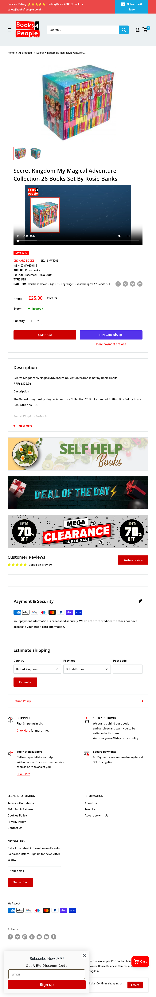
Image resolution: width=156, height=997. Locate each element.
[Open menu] (9, 29)
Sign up (47, 985)
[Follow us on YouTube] (39, 936)
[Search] (124, 30)
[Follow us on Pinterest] (32, 936)
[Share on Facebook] (118, 284)
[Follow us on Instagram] (24, 936)
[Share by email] (139, 284)
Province (69, 660)
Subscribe (20, 882)
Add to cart (44, 335)
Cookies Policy (17, 815)
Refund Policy (22, 701)
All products (25, 52)
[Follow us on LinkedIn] (46, 936)
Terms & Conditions (21, 803)
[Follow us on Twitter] (17, 936)
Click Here (23, 730)
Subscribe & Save (134, 6)
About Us (91, 803)
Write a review (133, 560)
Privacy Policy (17, 821)
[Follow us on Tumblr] (53, 936)
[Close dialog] (84, 955)
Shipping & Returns (20, 809)
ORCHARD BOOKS (24, 260)
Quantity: (20, 321)
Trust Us (90, 809)
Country (19, 660)
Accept (135, 985)
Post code (120, 660)
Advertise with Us (96, 815)
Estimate (25, 682)
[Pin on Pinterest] (125, 284)
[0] (145, 29)
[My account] (137, 30)
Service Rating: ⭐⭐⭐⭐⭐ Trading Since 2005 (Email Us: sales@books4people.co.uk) (46, 6)
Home (11, 52)
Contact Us (15, 827)
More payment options (111, 344)
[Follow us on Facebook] (10, 936)
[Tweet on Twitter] (132, 284)
